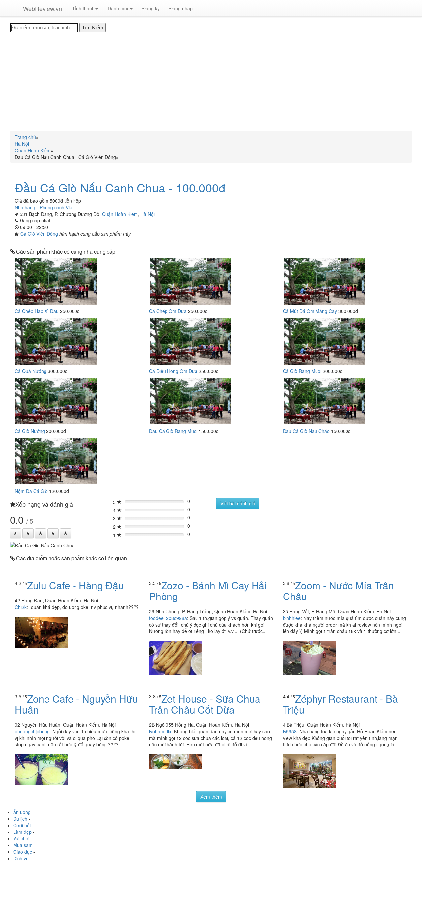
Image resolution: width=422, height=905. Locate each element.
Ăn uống (22, 812)
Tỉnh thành (83, 8)
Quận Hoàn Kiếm (120, 214)
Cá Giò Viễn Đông (39, 233)
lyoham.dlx (160, 731)
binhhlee (292, 618)
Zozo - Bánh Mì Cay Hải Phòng (208, 590)
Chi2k (21, 607)
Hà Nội (147, 214)
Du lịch (20, 818)
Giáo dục (22, 851)
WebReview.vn (42, 8)
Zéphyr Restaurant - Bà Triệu (340, 703)
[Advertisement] (211, 82)
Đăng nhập (181, 8)
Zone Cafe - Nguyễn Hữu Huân (76, 703)
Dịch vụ (21, 858)
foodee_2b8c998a (168, 618)
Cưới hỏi (22, 825)
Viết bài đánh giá (237, 503)
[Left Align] (15, 533)
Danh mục (118, 8)
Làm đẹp (22, 832)
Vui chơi (21, 838)
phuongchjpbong (32, 731)
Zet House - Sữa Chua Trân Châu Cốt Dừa (204, 703)
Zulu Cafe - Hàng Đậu (75, 585)
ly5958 (290, 731)
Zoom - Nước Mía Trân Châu (338, 590)
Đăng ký (151, 8)
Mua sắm (23, 845)
